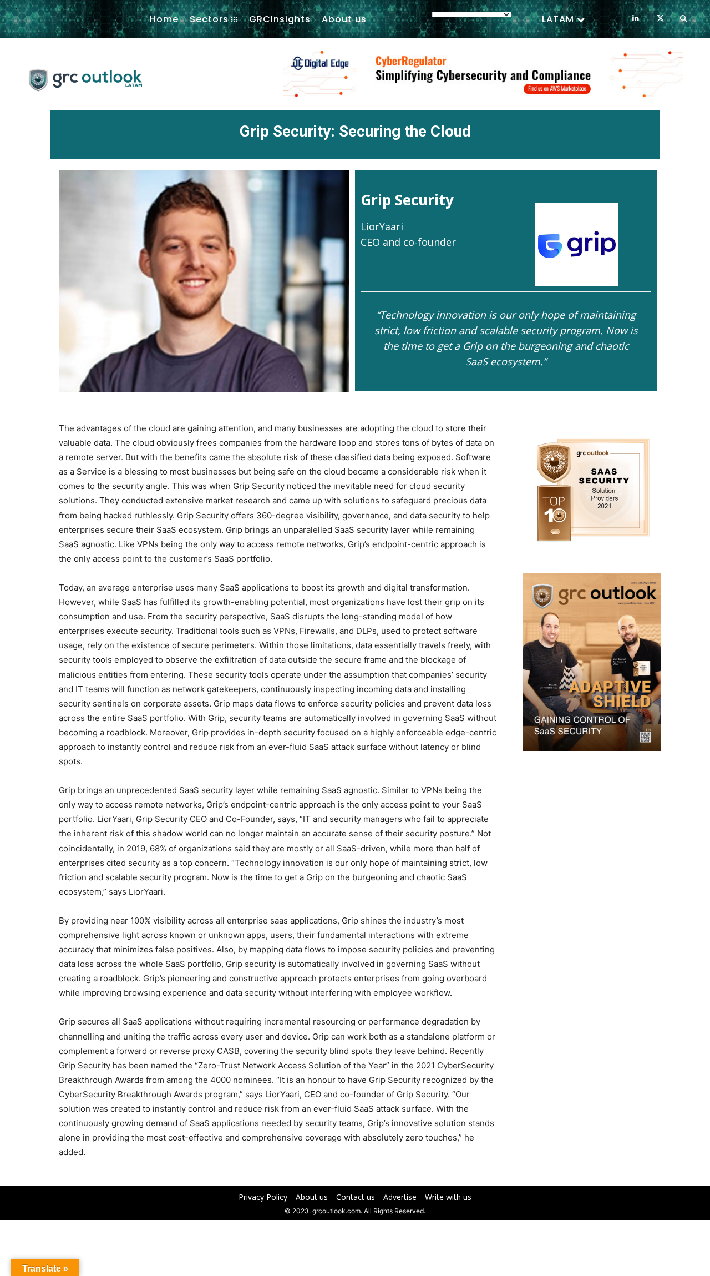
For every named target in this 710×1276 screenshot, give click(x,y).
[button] (683, 19)
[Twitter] (660, 18)
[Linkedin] (635, 18)
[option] (483, 80)
